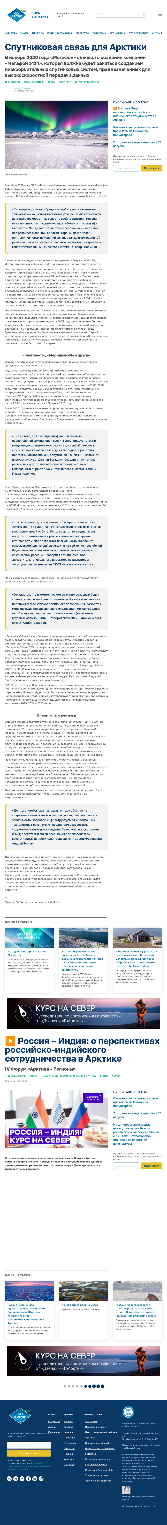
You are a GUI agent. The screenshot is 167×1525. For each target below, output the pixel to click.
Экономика (117, 33)
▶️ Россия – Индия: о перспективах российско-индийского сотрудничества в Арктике (134, 113)
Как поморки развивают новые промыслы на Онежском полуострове (135, 131)
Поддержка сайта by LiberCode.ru (138, 1506)
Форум (116, 1075)
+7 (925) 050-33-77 (149, 1439)
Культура (11, 33)
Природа (38, 33)
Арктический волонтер (98, 1480)
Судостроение (138, 33)
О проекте (54, 1421)
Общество (82, 33)
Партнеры (54, 1432)
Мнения (157, 33)
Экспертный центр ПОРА (142, 1454)
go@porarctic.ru (131, 1448)
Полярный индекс (95, 1426)
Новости (68, 1421)
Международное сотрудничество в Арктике (69, 1075)
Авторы (52, 1426)
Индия (34, 1075)
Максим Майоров (22, 88)
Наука (24, 33)
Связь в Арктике (34, 82)
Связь (51, 82)
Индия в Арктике (15, 1075)
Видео (104, 1075)
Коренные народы (59, 33)
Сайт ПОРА (91, 1421)
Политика (99, 33)
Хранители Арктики (96, 1475)
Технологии (12, 82)
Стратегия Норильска (97, 1459)
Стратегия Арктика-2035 (99, 1469)
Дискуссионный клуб (97, 1443)
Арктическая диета (96, 1464)
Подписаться (151, 168)
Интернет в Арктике (87, 82)
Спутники (65, 82)
